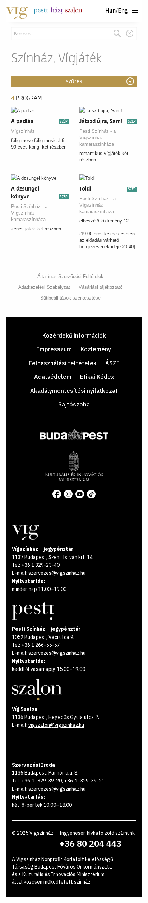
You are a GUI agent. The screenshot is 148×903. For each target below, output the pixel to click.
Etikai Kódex (97, 376)
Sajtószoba (74, 404)
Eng (123, 11)
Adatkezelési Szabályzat (44, 287)
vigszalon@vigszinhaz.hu (56, 725)
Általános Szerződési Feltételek (70, 276)
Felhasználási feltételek (63, 363)
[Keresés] (117, 33)
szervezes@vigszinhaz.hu (56, 573)
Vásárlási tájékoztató (100, 287)
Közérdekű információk (74, 335)
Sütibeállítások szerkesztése (70, 298)
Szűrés (74, 81)
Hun (110, 11)
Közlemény (95, 349)
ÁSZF (112, 363)
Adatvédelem (52, 376)
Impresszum (54, 349)
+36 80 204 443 (90, 843)
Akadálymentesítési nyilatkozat (74, 390)
